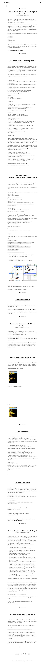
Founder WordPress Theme (18, 661)
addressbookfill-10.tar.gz (17, 50)
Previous (17, 653)
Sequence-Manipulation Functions (15, 520)
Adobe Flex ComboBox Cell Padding (22, 357)
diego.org (7, 2)
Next (29, 653)
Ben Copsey (26, 148)
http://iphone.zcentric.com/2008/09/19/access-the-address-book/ (22, 309)
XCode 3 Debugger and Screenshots (22, 614)
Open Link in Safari (22, 431)
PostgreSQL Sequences (22, 482)
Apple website (27, 641)
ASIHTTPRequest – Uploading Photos (22, 61)
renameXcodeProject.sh (13, 604)
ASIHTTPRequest (18, 66)
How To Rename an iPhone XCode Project (22, 531)
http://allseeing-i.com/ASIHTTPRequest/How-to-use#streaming (18, 164)
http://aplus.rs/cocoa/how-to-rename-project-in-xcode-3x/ (20, 544)
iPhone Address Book (22, 299)
